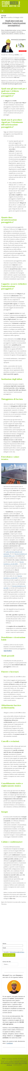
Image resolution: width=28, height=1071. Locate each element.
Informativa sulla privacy (17, 952)
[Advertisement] (14, 924)
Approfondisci (8, 650)
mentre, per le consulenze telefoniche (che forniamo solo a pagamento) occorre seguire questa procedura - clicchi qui (14, 1063)
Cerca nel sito (7, 961)
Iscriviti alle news (9, 955)
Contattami (9, 1043)
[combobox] (10, 964)
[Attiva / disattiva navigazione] (2, 11)
